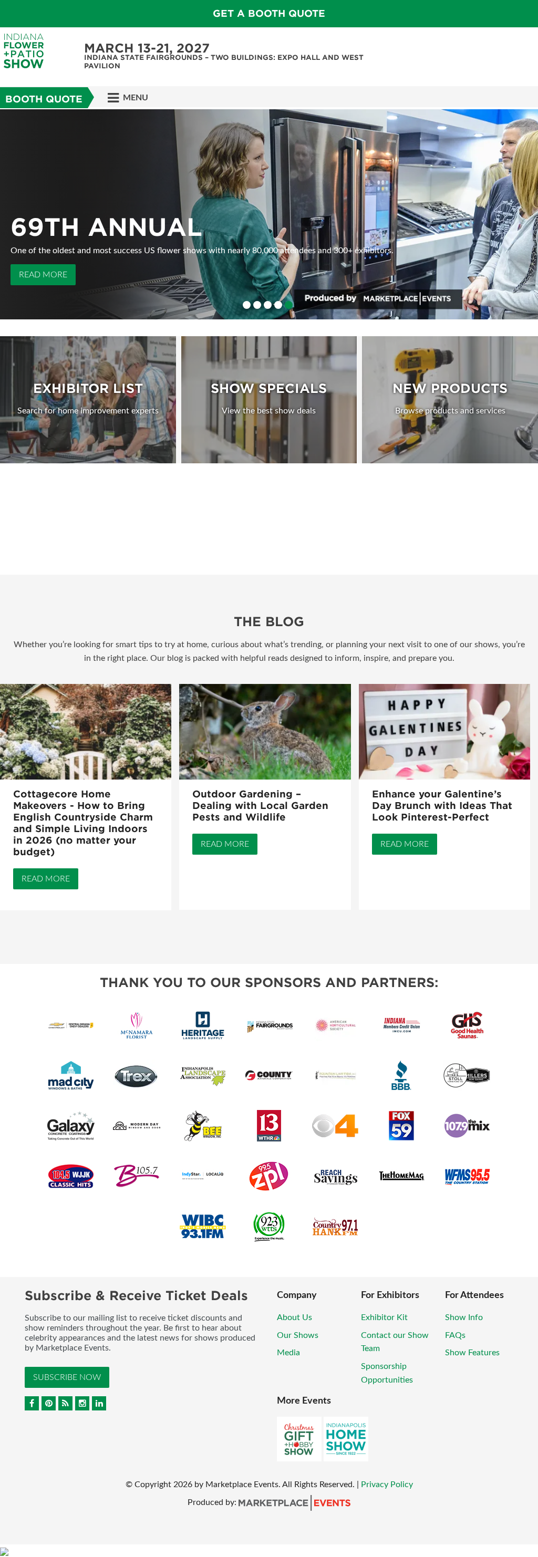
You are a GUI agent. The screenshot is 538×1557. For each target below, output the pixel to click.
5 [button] (289, 305)
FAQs (455, 1335)
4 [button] (278, 305)
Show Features (472, 1352)
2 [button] (257, 305)
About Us (294, 1317)
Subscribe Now (67, 1377)
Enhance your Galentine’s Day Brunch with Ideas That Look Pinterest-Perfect (442, 805)
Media (288, 1352)
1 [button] (247, 305)
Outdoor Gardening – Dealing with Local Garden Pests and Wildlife (260, 805)
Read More (43, 275)
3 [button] (268, 305)
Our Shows (297, 1335)
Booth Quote (43, 99)
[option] (269, 214)
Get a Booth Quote (269, 13)
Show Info (464, 1317)
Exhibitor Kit (384, 1317)
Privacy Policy (387, 1484)
